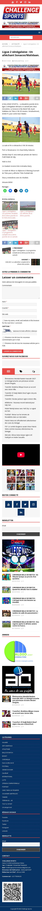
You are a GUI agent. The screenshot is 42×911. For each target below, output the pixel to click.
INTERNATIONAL (7, 777)
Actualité (5, 742)
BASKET (4, 756)
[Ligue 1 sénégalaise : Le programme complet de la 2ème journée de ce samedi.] (10, 224)
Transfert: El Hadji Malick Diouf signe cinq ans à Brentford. (24, 723)
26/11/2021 (7, 61)
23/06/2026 (17, 615)
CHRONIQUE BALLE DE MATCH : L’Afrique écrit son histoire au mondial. (24, 600)
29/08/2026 (17, 705)
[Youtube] (13, 2)
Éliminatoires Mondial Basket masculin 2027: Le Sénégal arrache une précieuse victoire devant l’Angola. (20, 381)
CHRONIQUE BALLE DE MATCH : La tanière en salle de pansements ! (25, 612)
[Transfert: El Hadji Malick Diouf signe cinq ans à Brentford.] (30, 472)
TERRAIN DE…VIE (7, 800)
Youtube (5, 817)
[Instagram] (25, 2)
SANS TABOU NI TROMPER (10, 790)
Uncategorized (7, 807)
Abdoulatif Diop (19, 61)
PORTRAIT (5, 787)
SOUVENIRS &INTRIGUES (10, 794)
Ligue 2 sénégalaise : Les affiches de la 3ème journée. (27, 213)
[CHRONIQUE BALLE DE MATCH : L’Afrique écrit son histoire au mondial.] (6, 600)
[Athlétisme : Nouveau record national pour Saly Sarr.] (20, 480)
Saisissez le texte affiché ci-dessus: (25, 331)
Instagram (5, 828)
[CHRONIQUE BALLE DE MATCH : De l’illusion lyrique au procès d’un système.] (6, 577)
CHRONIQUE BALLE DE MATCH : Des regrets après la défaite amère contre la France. (25, 624)
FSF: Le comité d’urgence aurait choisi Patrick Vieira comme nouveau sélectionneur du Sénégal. (20, 429)
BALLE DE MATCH (7, 753)
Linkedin (5, 831)
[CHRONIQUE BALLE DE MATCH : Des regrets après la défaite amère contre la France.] (6, 624)
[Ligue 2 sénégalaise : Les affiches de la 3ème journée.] (28, 205)
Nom (4, 302)
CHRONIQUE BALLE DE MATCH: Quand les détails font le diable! (24, 588)
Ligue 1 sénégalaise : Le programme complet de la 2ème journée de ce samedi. (10, 233)
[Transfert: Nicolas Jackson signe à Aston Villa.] (11, 480)
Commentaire (7, 285)
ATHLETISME (6, 749)
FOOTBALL (5, 766)
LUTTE (4, 780)
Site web (5, 314)
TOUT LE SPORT (7, 804)
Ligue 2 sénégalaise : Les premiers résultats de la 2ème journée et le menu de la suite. (10, 214)
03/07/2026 (17, 581)
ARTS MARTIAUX (7, 746)
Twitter (4, 824)
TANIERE (4, 797)
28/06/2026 (17, 605)
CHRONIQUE (6, 759)
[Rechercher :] (21, 37)
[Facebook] (17, 2)
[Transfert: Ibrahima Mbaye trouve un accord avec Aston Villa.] (20, 472)
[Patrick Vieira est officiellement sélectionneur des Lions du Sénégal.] (20, 487)
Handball (5, 773)
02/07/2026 (17, 592)
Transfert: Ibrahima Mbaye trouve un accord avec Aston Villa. (25, 712)
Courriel (5, 308)
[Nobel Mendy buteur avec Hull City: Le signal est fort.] (30, 480)
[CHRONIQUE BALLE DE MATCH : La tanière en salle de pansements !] (6, 613)
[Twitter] (21, 2)
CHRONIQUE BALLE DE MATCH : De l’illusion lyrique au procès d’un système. (25, 577)
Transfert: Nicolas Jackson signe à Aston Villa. (20, 399)
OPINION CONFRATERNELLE (10, 783)
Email (4, 526)
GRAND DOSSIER (7, 770)
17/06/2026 (17, 628)
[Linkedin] (29, 2)
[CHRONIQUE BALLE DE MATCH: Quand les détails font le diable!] (6, 590)
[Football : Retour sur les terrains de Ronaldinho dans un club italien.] (11, 487)
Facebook (5, 821)
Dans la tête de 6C (8, 763)
